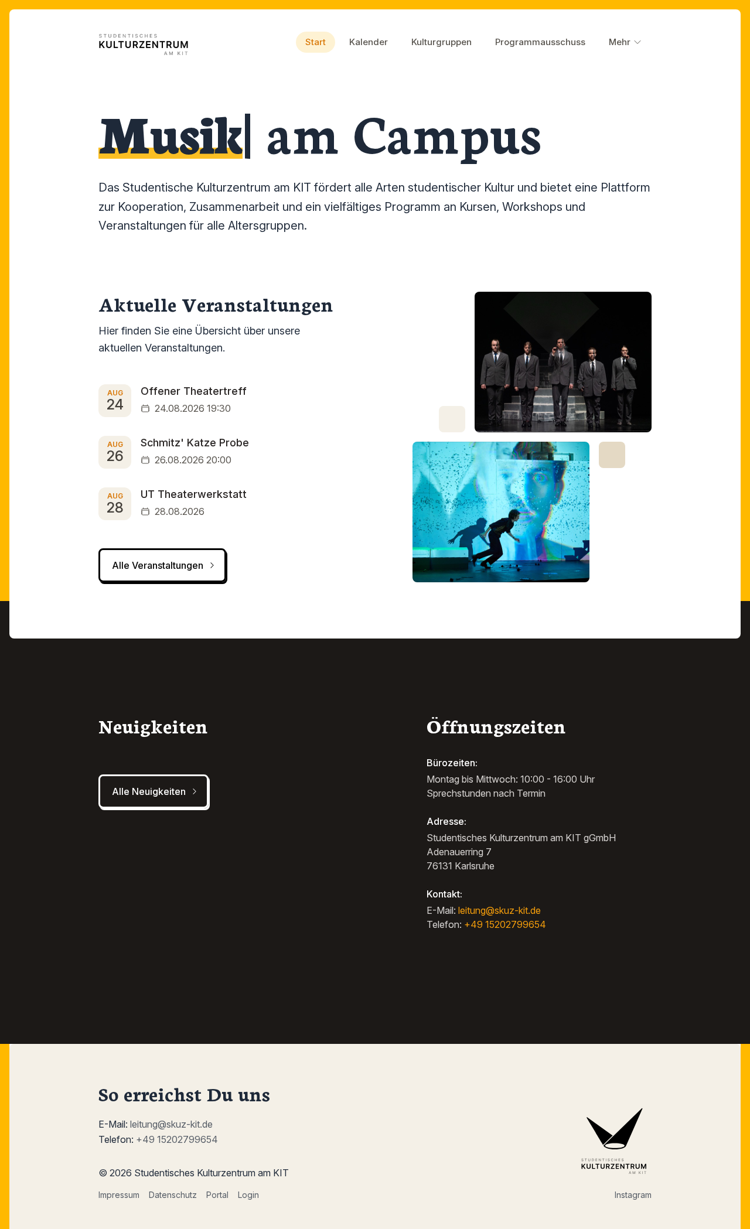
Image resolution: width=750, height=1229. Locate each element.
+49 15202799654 (505, 924)
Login (248, 1195)
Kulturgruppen (441, 41)
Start (315, 41)
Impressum (118, 1195)
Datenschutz (173, 1195)
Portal (217, 1195)
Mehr (619, 41)
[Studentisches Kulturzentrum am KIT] (146, 42)
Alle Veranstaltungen (157, 565)
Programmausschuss (540, 41)
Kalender (368, 41)
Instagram (633, 1195)
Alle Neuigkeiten (149, 791)
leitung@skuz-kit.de (499, 910)
